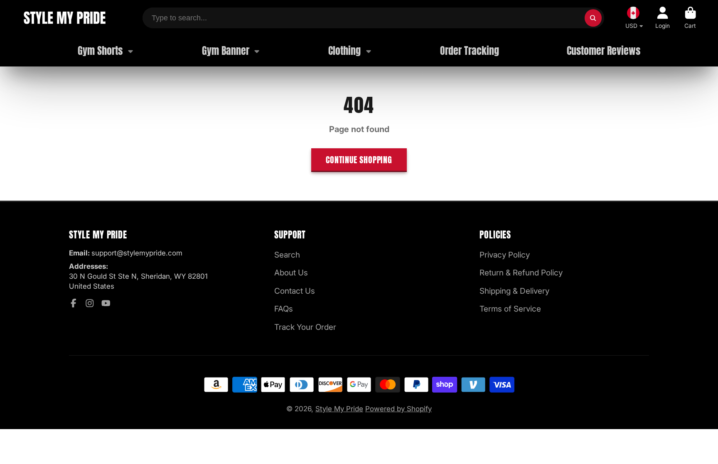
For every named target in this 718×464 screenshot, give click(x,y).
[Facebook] (73, 303)
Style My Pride (339, 409)
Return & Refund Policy (521, 272)
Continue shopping (359, 160)
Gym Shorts (100, 50)
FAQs (283, 309)
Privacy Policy (504, 255)
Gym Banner (225, 50)
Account (662, 18)
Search (287, 255)
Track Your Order (305, 327)
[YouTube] (106, 303)
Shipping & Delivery (514, 291)
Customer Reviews (603, 50)
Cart (690, 18)
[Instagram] (89, 303)
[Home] (64, 18)
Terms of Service (510, 309)
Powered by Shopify (398, 409)
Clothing (344, 50)
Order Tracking (469, 50)
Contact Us (294, 291)
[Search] (593, 17)
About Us (291, 272)
